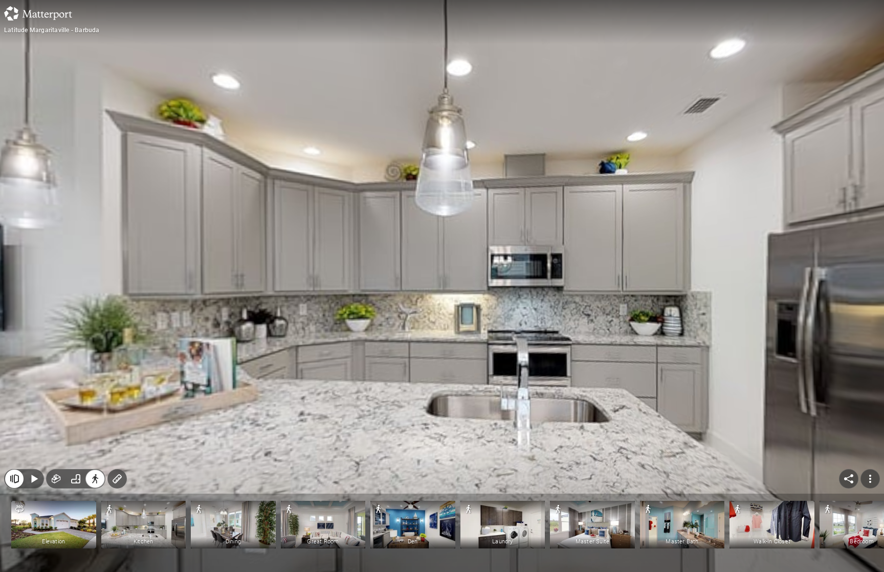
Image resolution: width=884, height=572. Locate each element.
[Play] (34, 479)
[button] (53, 524)
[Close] (14, 479)
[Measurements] (117, 479)
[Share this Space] (848, 479)
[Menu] (870, 479)
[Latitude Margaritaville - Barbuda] (442, 286)
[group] (75, 479)
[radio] (56, 479)
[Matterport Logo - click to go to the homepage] (38, 13)
